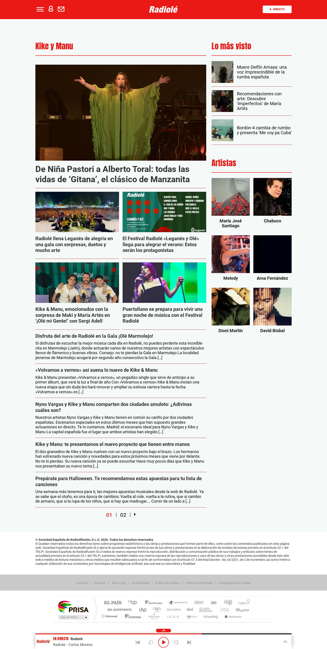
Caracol (242, 603)
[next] (135, 514)
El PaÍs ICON (173, 616)
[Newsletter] (62, 9)
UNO (143, 609)
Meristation (232, 616)
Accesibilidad (140, 583)
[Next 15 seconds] (176, 642)
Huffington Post (118, 609)
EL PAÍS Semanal (206, 609)
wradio (156, 609)
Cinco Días (173, 609)
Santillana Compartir (178, 603)
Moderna (131, 616)
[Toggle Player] (285, 641)
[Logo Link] (163, 9)
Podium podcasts (154, 616)
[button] (39, 9)
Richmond (110, 616)
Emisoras (99, 583)
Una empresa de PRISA (73, 606)
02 (123, 515)
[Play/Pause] (163, 642)
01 (109, 515)
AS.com (212, 603)
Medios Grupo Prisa (73, 617)
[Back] (138, 642)
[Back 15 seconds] (150, 642)
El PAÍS (112, 603)
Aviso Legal (119, 583)
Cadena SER (197, 603)
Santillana (155, 603)
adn (226, 603)
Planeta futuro (222, 609)
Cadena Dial (190, 609)
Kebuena (239, 609)
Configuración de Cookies (235, 583)
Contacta (81, 583)
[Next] (189, 642)
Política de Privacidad (199, 583)
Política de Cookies (167, 583)
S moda (191, 616)
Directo (279, 9)
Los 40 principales (134, 603)
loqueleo (211, 616)
